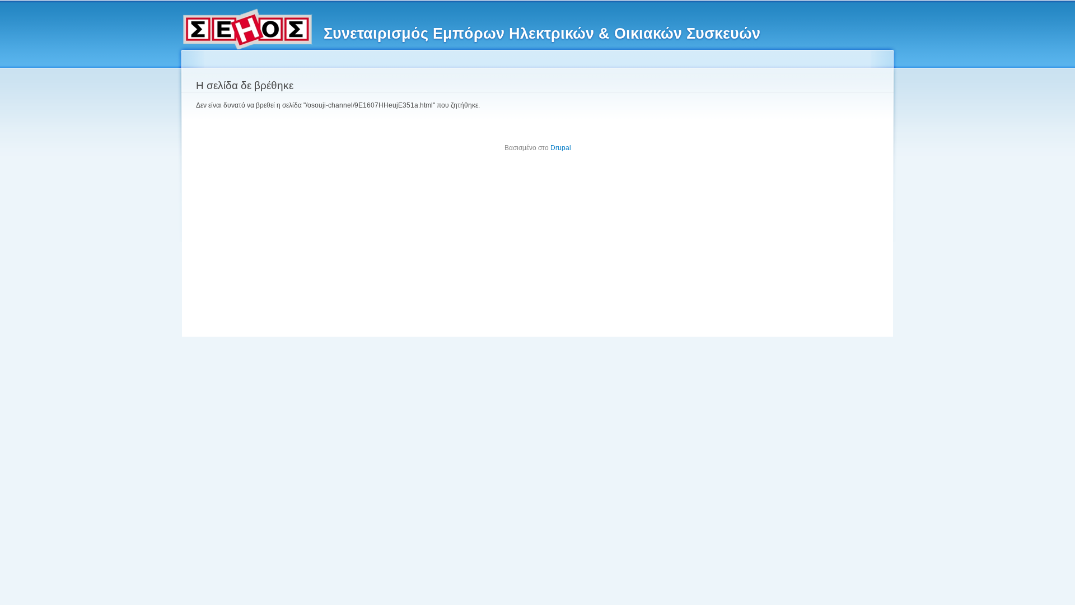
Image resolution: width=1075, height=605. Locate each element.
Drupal (560, 148)
